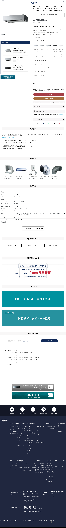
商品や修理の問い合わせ (16, 493)
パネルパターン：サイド (39, 355)
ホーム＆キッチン (32, 423)
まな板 (28, 436)
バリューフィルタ (20, 433)
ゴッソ (28, 450)
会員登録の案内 (49, 471)
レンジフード (13, 423)
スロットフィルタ (20, 435)
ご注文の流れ (49, 463)
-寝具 (37, 440)
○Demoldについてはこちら (8, 137)
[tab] (3, 35)
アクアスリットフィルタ (22, 426)
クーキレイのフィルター (22, 440)
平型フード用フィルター (22, 428)
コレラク (29, 448)
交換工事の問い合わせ (16, 507)
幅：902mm (36, 359)
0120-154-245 (30, 507)
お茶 (37, 435)
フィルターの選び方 (50, 476)
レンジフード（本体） (12, 350)
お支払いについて (50, 467)
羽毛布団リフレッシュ (41, 442)
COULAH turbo (13, 433)
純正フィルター (21, 423)
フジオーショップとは (59, 466)
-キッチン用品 (31, 433)
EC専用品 (10, 364)
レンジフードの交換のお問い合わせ (33, 511)
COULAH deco (13, 429)
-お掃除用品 (30, 443)
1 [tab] (33, 180)
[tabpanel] (15, 18)
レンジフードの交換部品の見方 (24, 468)
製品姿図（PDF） (12, 245)
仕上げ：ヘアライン (38, 357)
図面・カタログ (13, 468)
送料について (49, 465)
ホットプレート (30, 430)
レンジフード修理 (13, 463)
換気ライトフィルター (21, 445)
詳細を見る (60, 114)
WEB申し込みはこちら (58, 492)
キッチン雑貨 (30, 440)
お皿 (37, 430)
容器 (28, 438)
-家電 (28, 426)
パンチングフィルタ (21, 430)
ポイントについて (50, 469)
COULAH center (13, 431)
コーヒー (38, 434)
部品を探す (21, 461)
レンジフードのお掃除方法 (40, 467)
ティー (37, 437)
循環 (59, 428)
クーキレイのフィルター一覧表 (24, 470)
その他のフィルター (21, 437)
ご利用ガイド (49, 461)
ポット (37, 432)
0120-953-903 (29, 491)
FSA (11, 435)
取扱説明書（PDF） (54, 245)
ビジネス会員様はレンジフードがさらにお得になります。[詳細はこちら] (48, 102)
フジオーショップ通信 (39, 465)
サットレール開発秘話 (39, 463)
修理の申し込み (45, 493)
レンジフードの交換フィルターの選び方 (26, 467)
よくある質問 (49, 481)
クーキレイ (29, 428)
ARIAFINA (12, 436)
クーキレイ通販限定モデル (51, 426)
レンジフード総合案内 (39, 472)
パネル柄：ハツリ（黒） (39, 362)
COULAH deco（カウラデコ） (25, 352)
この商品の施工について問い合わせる (33, 228)
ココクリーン (61, 431)
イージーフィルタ (20, 431)
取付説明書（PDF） (33, 245)
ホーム (5, 350)
